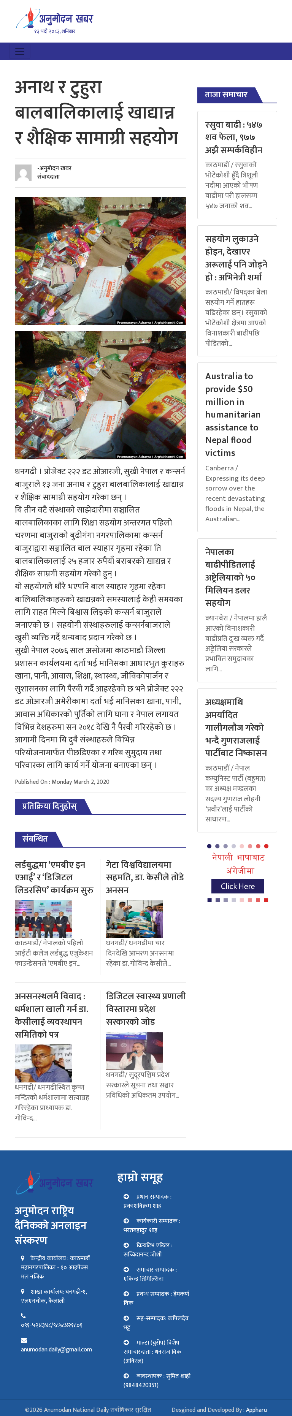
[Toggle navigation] (19, 51)
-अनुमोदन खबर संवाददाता (54, 172)
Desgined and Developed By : (219, 1410)
